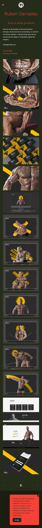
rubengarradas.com (9, 45)
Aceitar (17, 520)
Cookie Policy (17, 515)
